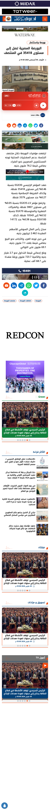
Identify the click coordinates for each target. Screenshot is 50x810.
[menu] (44, 18)
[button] (29, 440)
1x (14, 105)
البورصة (38, 300)
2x (6, 105)
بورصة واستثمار (37, 42)
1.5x (10, 105)
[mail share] (14, 125)
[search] (5, 18)
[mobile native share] (25, 293)
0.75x (18, 105)
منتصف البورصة (9, 300)
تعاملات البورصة (25, 300)
